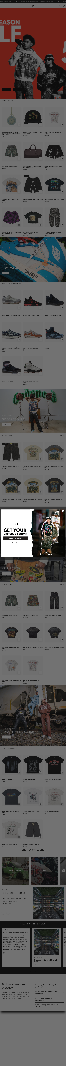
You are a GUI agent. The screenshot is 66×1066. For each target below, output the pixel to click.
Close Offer (15, 543)
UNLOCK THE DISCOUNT (15, 538)
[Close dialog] (63, 511)
